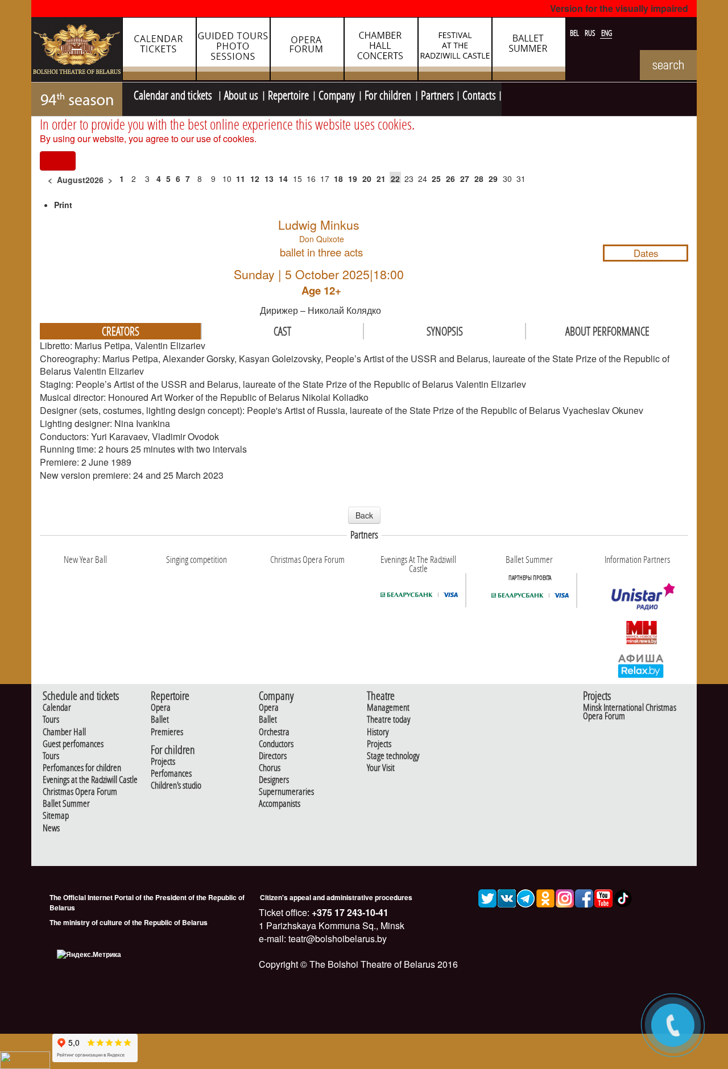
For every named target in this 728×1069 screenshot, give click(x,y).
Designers (274, 780)
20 (366, 178)
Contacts (479, 94)
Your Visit (381, 768)
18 (338, 178)
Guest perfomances (73, 744)
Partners (437, 94)
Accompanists (279, 803)
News (51, 828)
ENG (606, 33)
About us (241, 94)
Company (336, 94)
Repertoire (288, 94)
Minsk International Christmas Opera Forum (629, 711)
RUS (591, 33)
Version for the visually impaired (619, 8)
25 (436, 178)
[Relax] (641, 665)
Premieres (167, 732)
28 (478, 178)
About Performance (607, 331)
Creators (120, 331)
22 (395, 178)
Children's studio (176, 785)
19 (352, 178)
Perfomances (171, 773)
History (377, 732)
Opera (161, 707)
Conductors (276, 744)
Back (364, 515)
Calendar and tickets (174, 94)
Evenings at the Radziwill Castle (90, 780)
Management (388, 707)
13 (269, 178)
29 (493, 178)
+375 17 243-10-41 (348, 912)
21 (381, 178)
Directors (273, 756)
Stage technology (393, 756)
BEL (575, 33)
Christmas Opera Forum (80, 792)
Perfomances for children (82, 768)
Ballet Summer (66, 803)
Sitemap (56, 815)
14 (283, 178)
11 (240, 178)
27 (464, 178)
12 (254, 178)
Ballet (160, 719)
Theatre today (388, 719)
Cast (282, 331)
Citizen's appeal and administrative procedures (336, 897)
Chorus (269, 768)
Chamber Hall (64, 732)
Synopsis (445, 331)
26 (450, 178)
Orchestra (274, 732)
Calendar (57, 707)
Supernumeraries (286, 792)
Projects (163, 761)
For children (388, 94)
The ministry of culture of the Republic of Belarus (128, 922)
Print (63, 204)
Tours (51, 719)
